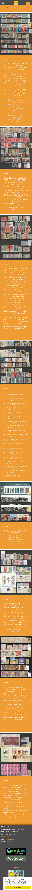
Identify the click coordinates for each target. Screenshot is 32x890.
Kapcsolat (16, 868)
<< (4, 7)
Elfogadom (17, 888)
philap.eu (16, 3)
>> (17, 10)
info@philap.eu (9, 839)
